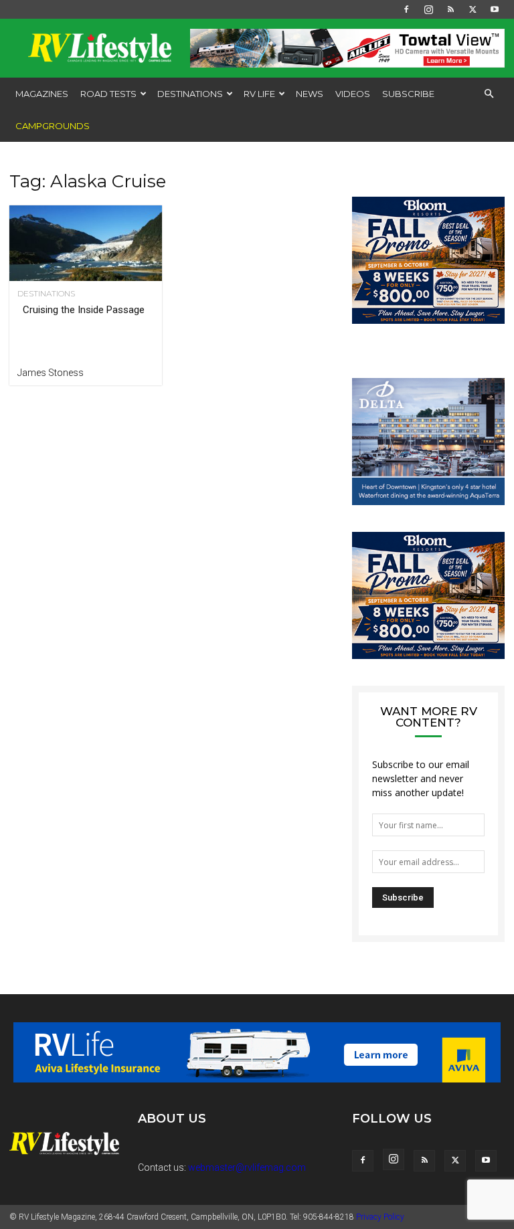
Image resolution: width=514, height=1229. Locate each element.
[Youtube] (495, 9)
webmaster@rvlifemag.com (247, 1167)
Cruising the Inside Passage (84, 310)
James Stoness (50, 372)
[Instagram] (428, 9)
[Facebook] (406, 9)
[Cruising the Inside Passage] (85, 243)
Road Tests (108, 93)
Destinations (190, 93)
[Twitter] (472, 9)
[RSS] (450, 9)
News (309, 93)
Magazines (41, 93)
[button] (489, 94)
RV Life (259, 93)
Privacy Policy (380, 1217)
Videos (352, 93)
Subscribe (408, 93)
